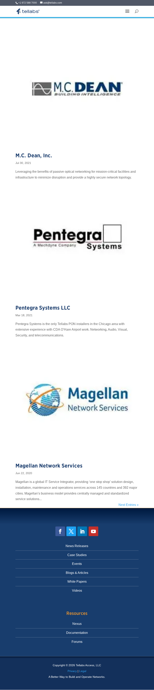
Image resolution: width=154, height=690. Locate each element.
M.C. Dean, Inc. (33, 155)
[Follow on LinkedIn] (82, 531)
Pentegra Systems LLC (42, 308)
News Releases (77, 546)
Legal (82, 671)
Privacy (72, 671)
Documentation (77, 632)
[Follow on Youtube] (93, 531)
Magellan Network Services (48, 466)
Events (77, 563)
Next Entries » (129, 505)
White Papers (77, 581)
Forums (77, 641)
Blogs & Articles (77, 572)
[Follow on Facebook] (60, 531)
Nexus (77, 623)
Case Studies (77, 555)
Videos (77, 590)
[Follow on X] (71, 531)
